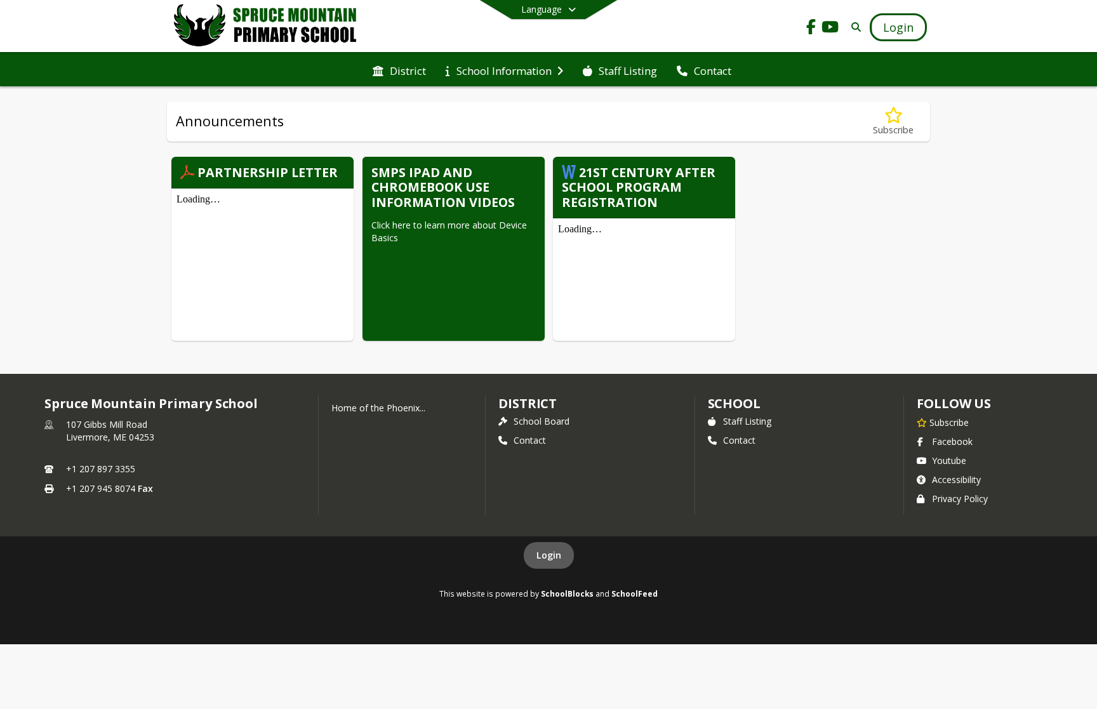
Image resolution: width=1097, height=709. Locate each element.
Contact (530, 440)
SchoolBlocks (567, 593)
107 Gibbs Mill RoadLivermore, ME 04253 (110, 430)
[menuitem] (399, 69)
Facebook (952, 441)
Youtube (949, 460)
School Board (541, 421)
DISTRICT (527, 403)
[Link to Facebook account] (811, 29)
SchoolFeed (634, 593)
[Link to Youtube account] (830, 29)
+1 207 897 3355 (100, 469)
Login (548, 555)
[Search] (853, 27)
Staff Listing (747, 421)
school (734, 403)
